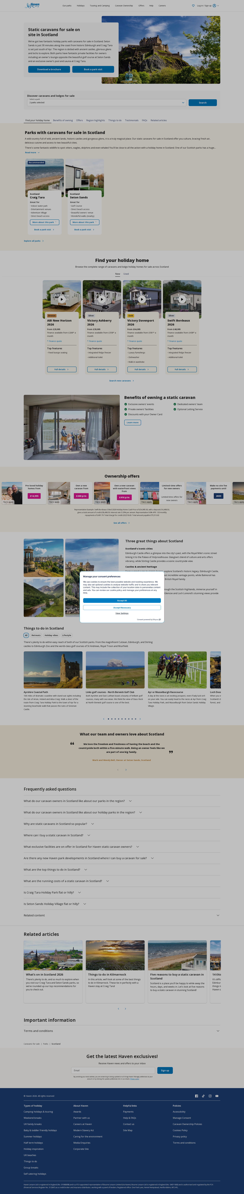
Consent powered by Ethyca (147, 620)
